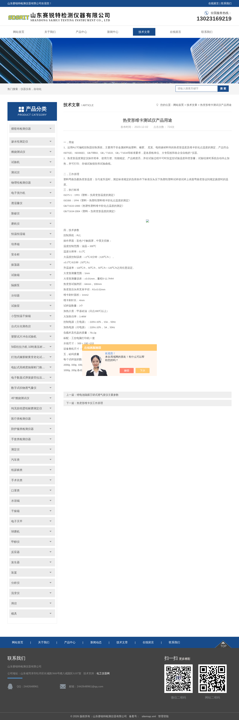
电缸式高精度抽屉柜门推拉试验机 (32, 367)
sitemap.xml (149, 716)
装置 (14, 572)
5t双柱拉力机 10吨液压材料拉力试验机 (33, 346)
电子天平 (16, 521)
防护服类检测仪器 (22, 428)
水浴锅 (15, 500)
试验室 (15, 305)
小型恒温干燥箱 (21, 316)
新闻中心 (112, 31)
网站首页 (18, 31)
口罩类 (15, 490)
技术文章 (144, 31)
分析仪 (15, 582)
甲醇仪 (15, 541)
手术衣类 (16, 480)
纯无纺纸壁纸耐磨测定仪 (26, 408)
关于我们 (50, 31)
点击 (50, 128)
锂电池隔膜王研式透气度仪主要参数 (98, 394)
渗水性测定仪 (19, 141)
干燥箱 (15, 511)
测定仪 (15, 449)
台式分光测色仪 (21, 326)
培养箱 (15, 244)
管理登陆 (163, 716)
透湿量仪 (16, 203)
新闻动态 (96, 642)
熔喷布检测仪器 (21, 128)
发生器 (15, 562)
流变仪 (15, 593)
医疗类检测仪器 (21, 418)
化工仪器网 (103, 673)
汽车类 (15, 459)
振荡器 (15, 264)
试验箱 (15, 275)
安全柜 (15, 254)
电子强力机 (18, 192)
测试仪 (15, 172)
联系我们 (226, 3)
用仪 (14, 603)
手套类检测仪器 (21, 439)
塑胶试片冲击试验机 (23, 336)
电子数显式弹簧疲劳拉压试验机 (30, 377)
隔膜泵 (15, 285)
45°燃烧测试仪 (20, 398)
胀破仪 (15, 213)
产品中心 (81, 31)
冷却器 (15, 295)
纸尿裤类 (16, 469)
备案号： (134, 716)
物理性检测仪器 (21, 182)
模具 (14, 613)
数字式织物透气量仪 (23, 387)
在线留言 (213, 3)
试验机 (15, 162)
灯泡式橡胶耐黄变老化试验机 (29, 357)
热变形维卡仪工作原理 (90, 403)
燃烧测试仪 (18, 151)
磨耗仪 (15, 223)
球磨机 (15, 531)
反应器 (15, 552)
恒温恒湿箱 (18, 233)
